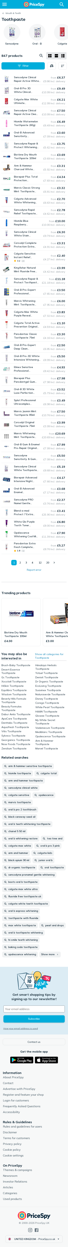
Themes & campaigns (17, 1170)
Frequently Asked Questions (21, 1106)
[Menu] (4, 4)
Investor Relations (15, 1181)
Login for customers (16, 1100)
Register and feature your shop (23, 1094)
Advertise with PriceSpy (19, 1089)
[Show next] (54, 562)
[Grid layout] (50, 55)
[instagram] (30, 1230)
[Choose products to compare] (52, 66)
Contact (8, 1083)
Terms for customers (16, 1138)
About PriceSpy (13, 1077)
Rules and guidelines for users (22, 1126)
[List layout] (56, 55)
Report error (34, 569)
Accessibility (11, 1112)
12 (40, 562)
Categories (10, 1193)
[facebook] (36, 1230)
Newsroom (10, 1175)
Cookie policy (12, 1149)
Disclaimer (10, 1132)
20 (47, 562)
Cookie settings (13, 1155)
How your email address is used (20, 1028)
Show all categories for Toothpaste (49, 656)
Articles (8, 1187)
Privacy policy (12, 1144)
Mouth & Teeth (13, 13)
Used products (12, 1199)
